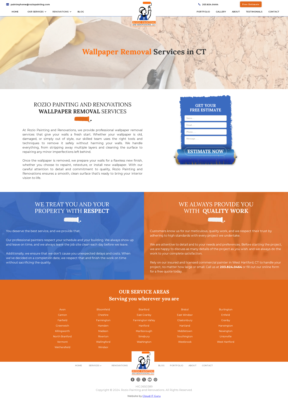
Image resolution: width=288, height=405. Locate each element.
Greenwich (62, 325)
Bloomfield (103, 309)
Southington (185, 336)
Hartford (144, 325)
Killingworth (62, 331)
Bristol (185, 309)
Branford (144, 309)
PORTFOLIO (176, 365)
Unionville (226, 336)
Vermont (62, 341)
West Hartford (225, 341)
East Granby (144, 315)
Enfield (225, 315)
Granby (225, 320)
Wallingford (103, 341)
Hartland (184, 325)
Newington (225, 331)
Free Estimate (250, 4)
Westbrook (185, 341)
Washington (144, 341)
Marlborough (144, 331)
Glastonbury (184, 320)
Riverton (103, 336)
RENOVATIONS (60, 11)
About (236, 11)
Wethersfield (62, 347)
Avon (62, 309)
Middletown (185, 331)
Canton (62, 315)
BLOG (161, 365)
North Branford (62, 336)
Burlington (225, 309)
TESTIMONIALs (254, 11)
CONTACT (273, 11)
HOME (15, 11)
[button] (38, 11)
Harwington (225, 325)
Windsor (103, 347)
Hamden (103, 325)
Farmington (103, 320)
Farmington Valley (144, 320)
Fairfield (62, 320)
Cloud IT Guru (151, 396)
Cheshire (103, 315)
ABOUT (192, 365)
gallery (221, 11)
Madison (103, 331)
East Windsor (185, 315)
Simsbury (144, 336)
